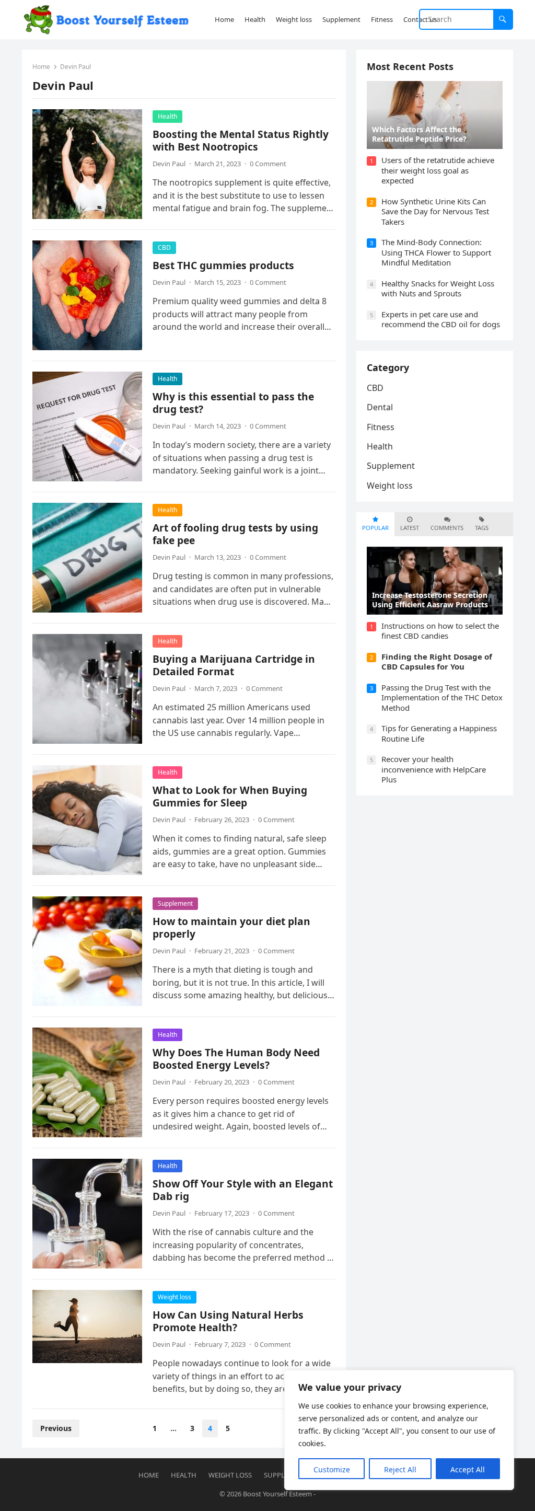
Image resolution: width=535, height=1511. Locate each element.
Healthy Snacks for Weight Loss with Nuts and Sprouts (437, 288)
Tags (482, 528)
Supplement (175, 903)
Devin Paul (169, 163)
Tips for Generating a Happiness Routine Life (439, 733)
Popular (375, 528)
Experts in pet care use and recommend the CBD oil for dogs (440, 319)
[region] (399, 1430)
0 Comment (268, 163)
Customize (331, 1469)
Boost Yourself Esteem (277, 1493)
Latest (409, 528)
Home (41, 66)
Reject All (400, 1469)
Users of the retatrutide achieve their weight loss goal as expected (437, 170)
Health (167, 116)
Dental (380, 407)
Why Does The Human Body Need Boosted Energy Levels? (236, 1058)
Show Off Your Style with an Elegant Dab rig (243, 1189)
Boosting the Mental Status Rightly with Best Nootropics (241, 140)
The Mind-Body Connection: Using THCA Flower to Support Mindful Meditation (436, 252)
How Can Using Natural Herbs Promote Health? (228, 1321)
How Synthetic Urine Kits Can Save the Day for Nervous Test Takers (435, 211)
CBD (164, 247)
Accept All (467, 1469)
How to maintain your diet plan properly (231, 927)
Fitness (380, 427)
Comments (447, 528)
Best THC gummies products (223, 265)
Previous (56, 1428)
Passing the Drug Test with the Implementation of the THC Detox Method (442, 697)
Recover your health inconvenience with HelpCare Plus (433, 769)
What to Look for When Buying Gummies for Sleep (230, 796)
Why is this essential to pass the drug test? (233, 402)
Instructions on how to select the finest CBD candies (440, 630)
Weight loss (174, 1297)
